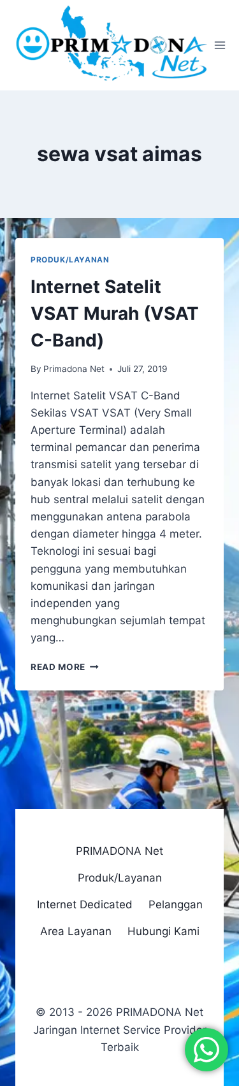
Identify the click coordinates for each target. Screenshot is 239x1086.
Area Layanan (76, 931)
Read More (65, 667)
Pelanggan (175, 904)
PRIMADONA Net (119, 851)
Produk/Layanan (70, 259)
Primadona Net (74, 369)
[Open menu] (220, 45)
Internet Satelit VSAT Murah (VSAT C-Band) (115, 313)
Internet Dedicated (85, 904)
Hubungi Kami (163, 931)
